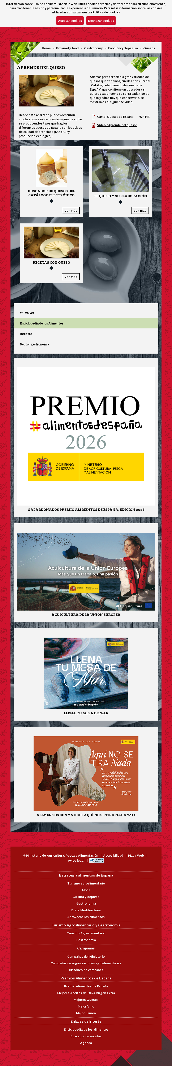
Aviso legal (76, 860)
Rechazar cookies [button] (101, 20)
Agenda (86, 1043)
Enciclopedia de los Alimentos (41, 323)
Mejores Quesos (86, 999)
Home (46, 48)
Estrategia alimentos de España (86, 875)
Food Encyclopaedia (123, 48)
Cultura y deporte (86, 897)
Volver (29, 313)
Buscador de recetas (86, 1036)
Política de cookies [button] (106, 12)
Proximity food (67, 48)
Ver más (70, 210)
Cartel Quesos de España (115, 116)
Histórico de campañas (86, 970)
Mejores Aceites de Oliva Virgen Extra (86, 993)
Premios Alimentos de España (86, 978)
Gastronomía (86, 903)
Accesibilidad (113, 855)
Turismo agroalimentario (86, 883)
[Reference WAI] (96, 860)
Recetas (26, 334)
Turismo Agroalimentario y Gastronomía (86, 925)
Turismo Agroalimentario (86, 933)
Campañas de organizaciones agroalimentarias (86, 963)
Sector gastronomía (34, 344)
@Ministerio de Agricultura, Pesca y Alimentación (61, 855)
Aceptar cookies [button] (70, 20)
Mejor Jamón (86, 1013)
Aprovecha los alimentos (86, 917)
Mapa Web (136, 855)
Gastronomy (93, 48)
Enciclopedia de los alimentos (86, 1029)
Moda (86, 890)
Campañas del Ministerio (86, 956)
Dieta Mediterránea (86, 910)
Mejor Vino (86, 1006)
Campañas (86, 948)
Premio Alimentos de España (86, 986)
